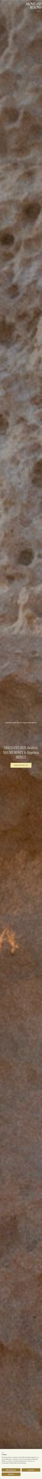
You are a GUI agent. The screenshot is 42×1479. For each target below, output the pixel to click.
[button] (38, 11)
